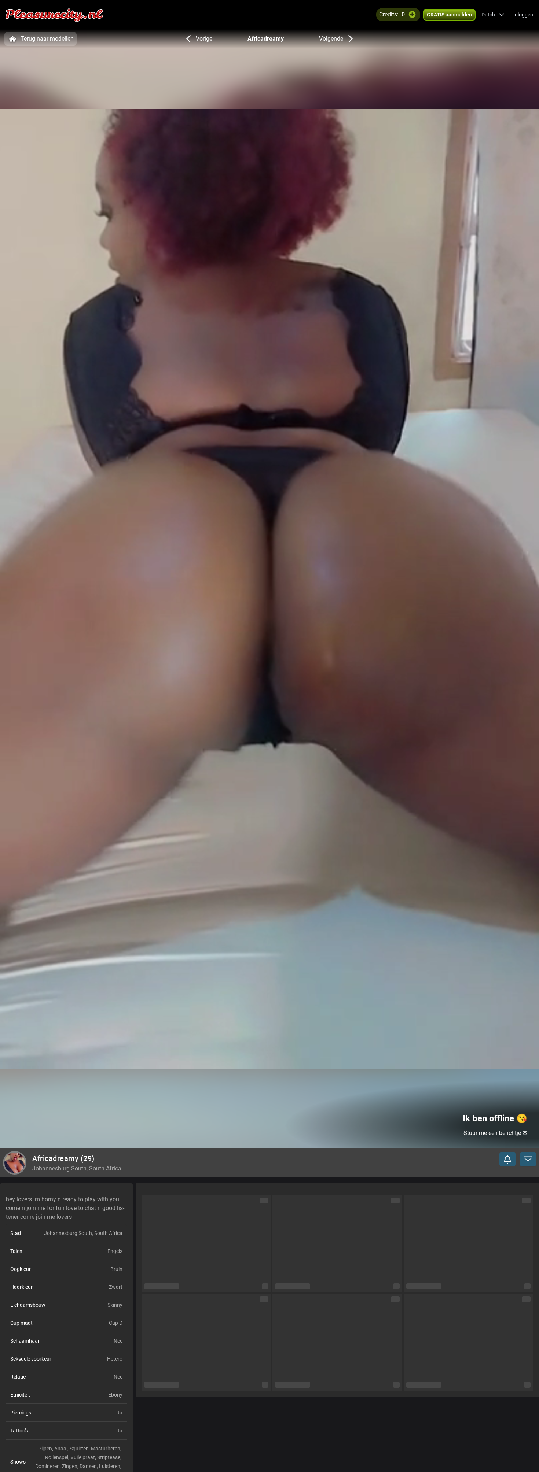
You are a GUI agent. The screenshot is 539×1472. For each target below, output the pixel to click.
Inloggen (523, 15)
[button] (492, 14)
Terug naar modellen (47, 38)
